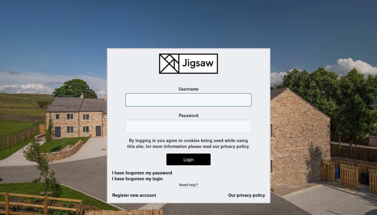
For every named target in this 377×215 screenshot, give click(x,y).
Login (188, 159)
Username (188, 89)
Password (189, 115)
